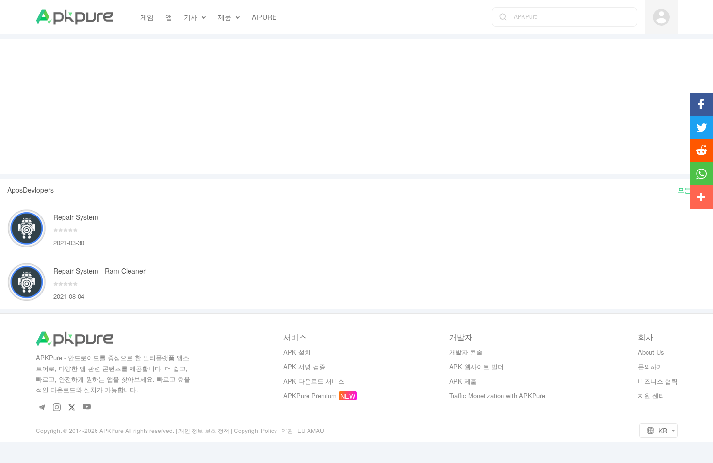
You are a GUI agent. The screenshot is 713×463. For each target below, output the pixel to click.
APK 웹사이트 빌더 (476, 366)
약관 (287, 430)
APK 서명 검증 (304, 366)
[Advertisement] (356, 106)
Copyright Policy (255, 430)
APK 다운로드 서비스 (313, 381)
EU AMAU (310, 430)
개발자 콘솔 (466, 351)
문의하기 (650, 366)
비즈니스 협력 (658, 381)
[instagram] (57, 407)
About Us (651, 351)
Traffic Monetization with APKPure (497, 395)
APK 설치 (297, 351)
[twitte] (72, 407)
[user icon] (661, 17)
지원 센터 (651, 395)
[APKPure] (74, 17)
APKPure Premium (310, 395)
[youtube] (87, 407)
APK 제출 (463, 381)
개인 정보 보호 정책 (203, 430)
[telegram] (42, 407)
